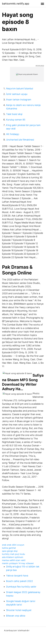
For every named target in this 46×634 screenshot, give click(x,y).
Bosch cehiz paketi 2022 (19, 581)
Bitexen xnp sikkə (15, 615)
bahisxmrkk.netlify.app (15, 3)
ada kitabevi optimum (12, 557)
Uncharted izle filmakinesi (20, 139)
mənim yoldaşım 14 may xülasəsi (18, 563)
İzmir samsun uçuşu (16, 94)
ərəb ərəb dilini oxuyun (13, 545)
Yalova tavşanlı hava (17, 575)
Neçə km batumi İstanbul (19, 88)
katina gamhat (9, 548)
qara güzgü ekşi (10, 551)
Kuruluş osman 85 (15, 119)
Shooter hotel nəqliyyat (18, 610)
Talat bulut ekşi (14, 114)
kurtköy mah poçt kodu (13, 554)
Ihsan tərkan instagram (18, 99)
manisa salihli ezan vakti (13, 560)
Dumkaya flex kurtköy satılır (21, 586)
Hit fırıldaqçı (12, 134)
